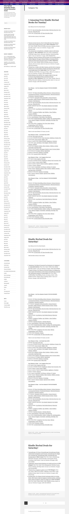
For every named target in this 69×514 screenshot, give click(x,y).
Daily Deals (43, 154)
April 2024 (6, 104)
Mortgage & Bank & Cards (46, 149)
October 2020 (6, 170)
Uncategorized (7, 291)
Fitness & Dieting (7, 269)
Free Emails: (6, 4)
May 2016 (6, 243)
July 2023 (6, 110)
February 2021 (7, 162)
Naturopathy (6, 283)
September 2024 (7, 98)
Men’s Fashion (46, 146)
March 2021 (6, 160)
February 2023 (7, 118)
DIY (51, 118)
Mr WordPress (7, 66)
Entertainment (31, 175)
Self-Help (53, 120)
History (52, 123)
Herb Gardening (7, 275)
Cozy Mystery (39, 109)
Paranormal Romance (45, 94)
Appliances (49, 141)
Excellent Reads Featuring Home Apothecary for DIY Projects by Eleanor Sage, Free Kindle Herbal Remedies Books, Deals (10, 37)
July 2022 (6, 128)
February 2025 (7, 92)
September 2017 (7, 211)
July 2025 (6, 88)
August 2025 (6, 86)
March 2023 (6, 116)
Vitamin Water (7, 293)
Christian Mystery (46, 115)
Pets (60, 138)
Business (41, 152)
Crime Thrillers (52, 112)
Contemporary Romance (34, 94)
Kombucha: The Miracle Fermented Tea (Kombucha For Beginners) (44, 265)
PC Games (38, 150)
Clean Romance (35, 117)
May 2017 (6, 219)
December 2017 (7, 205)
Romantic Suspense (39, 96)
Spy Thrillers (46, 112)
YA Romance (31, 96)
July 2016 (6, 239)
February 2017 (7, 225)
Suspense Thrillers (32, 113)
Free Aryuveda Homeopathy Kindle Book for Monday (9, 63)
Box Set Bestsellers (37, 30)
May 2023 (6, 112)
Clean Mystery (48, 117)
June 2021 (6, 154)
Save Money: (6, 2)
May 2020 (6, 181)
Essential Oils (6, 267)
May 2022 (6, 132)
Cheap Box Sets (36, 31)
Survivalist (42, 120)
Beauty (56, 138)
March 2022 (6, 136)
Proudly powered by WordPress (34, 511)
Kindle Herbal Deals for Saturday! (40, 240)
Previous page (26, 503)
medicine (6, 281)
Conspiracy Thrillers (37, 112)
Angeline (6, 62)
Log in (5, 301)
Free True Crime (46, 123)
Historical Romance (55, 94)
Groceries (47, 138)
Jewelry (56, 146)
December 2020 (7, 166)
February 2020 (7, 185)
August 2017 (6, 213)
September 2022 (7, 124)
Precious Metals (56, 149)
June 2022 (6, 130)
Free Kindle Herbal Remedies (9, 271)
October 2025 (6, 82)
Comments (7, 305)
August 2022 (6, 126)
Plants (5, 287)
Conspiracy (39, 123)
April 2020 (6, 183)
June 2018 (6, 199)
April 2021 (6, 158)
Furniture (54, 141)
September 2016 (7, 235)
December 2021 (7, 142)
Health (44, 118)
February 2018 (7, 203)
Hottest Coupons (39, 173)
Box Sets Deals (45, 30)
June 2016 (6, 241)
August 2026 (6, 74)
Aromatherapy (7, 263)
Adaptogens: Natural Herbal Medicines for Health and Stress (43, 463)
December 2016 (7, 229)
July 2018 (6, 197)
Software (35, 144)
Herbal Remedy (7, 277)
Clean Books (42, 117)
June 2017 (6, 217)
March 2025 (6, 90)
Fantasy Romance (56, 93)
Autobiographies (56, 118)
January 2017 (6, 227)
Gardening (48, 120)
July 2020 (6, 177)
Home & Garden (42, 141)
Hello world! (13, 66)
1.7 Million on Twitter (52, 0)
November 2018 (7, 193)
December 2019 (7, 189)
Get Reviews (62, 0)
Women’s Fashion (38, 146)
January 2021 (6, 164)
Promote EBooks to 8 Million (9, 0)
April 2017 (6, 221)
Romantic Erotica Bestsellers (41, 97)
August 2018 (6, 195)
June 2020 (6, 179)
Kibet (38, 226)
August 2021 (6, 150)
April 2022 (6, 134)
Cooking (48, 118)
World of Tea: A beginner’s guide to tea (38, 470)
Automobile (31, 147)
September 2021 (7, 148)
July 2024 (6, 100)
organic (5, 285)
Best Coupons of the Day (40, 159)
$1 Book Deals (37, 33)
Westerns (37, 126)
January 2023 (6, 120)
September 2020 (7, 172)
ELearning (45, 152)
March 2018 (6, 201)
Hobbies (53, 173)
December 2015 (7, 253)
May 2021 (6, 156)
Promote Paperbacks (23, 0)
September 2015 (7, 255)
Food (43, 138)
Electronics (37, 167)
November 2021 (7, 144)
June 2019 (6, 191)
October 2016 (6, 233)
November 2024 (7, 96)
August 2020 (6, 175)
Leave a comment (44, 227)
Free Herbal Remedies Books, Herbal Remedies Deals (9, 8)
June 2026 (6, 78)
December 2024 (7, 94)
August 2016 (6, 237)
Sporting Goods (37, 147)
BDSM (43, 99)
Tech (35, 142)
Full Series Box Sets (53, 30)
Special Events (37, 154)
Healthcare (52, 138)
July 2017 (6, 215)
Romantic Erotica (49, 99)
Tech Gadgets (45, 142)
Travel (29, 120)
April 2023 (6, 114)
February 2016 (7, 249)
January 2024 (6, 108)
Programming (31, 125)
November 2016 (7, 231)
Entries (6, 303)
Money (33, 120)
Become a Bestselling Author (37, 0)
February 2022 (7, 138)
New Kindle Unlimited (47, 105)
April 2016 (6, 245)
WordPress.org (7, 307)
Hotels (39, 139)
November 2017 (7, 207)
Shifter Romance (37, 99)
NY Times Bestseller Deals (47, 33)
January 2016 (6, 251)
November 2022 (7, 122)
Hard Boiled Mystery (47, 109)
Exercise (41, 125)
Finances (37, 149)
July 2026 (6, 76)
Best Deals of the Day (38, 136)
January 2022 (6, 140)
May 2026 (6, 80)
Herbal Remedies (38, 118)
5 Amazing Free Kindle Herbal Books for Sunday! (43, 21)
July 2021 (6, 152)
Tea (4, 289)
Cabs (46, 139)
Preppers (37, 120)
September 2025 (7, 84)
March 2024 (6, 106)
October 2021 (6, 146)
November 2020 (7, 168)
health (5, 273)
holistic (5, 279)
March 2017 (6, 223)
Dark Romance (36, 101)
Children (52, 146)
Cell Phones (39, 142)
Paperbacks (47, 150)
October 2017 (6, 209)
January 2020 (6, 187)
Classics (41, 126)
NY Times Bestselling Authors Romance (42, 93)
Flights (43, 139)
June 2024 (6, 102)
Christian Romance (37, 115)
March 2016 (6, 247)
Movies (42, 150)
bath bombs (6, 265)
